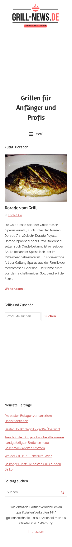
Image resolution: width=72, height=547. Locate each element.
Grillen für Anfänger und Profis (36, 108)
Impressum (36, 532)
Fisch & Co (15, 215)
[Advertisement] (36, 61)
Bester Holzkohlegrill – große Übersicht (32, 429)
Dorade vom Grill (21, 208)
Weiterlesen (14, 289)
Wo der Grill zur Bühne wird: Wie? (28, 456)
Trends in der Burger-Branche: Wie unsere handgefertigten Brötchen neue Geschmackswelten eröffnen (34, 442)
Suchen (50, 316)
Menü (39, 134)
